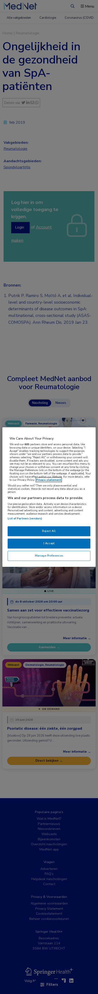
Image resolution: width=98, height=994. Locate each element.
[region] (48, 497)
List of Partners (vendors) (25, 519)
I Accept (49, 543)
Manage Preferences (49, 556)
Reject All (49, 531)
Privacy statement (48, 480)
